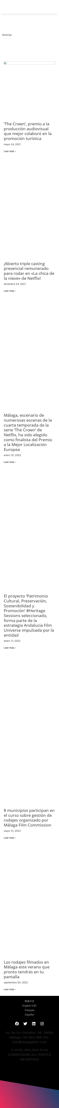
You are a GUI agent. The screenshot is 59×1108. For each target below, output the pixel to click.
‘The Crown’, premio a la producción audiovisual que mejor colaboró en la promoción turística (28, 131)
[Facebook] (17, 1023)
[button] (29, 14)
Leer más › (10, 151)
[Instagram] (42, 1023)
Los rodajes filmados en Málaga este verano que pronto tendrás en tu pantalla (26, 969)
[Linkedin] (34, 1023)
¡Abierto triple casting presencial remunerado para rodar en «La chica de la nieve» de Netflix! (29, 271)
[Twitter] (25, 1023)
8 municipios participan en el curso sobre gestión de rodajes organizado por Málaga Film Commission (29, 817)
